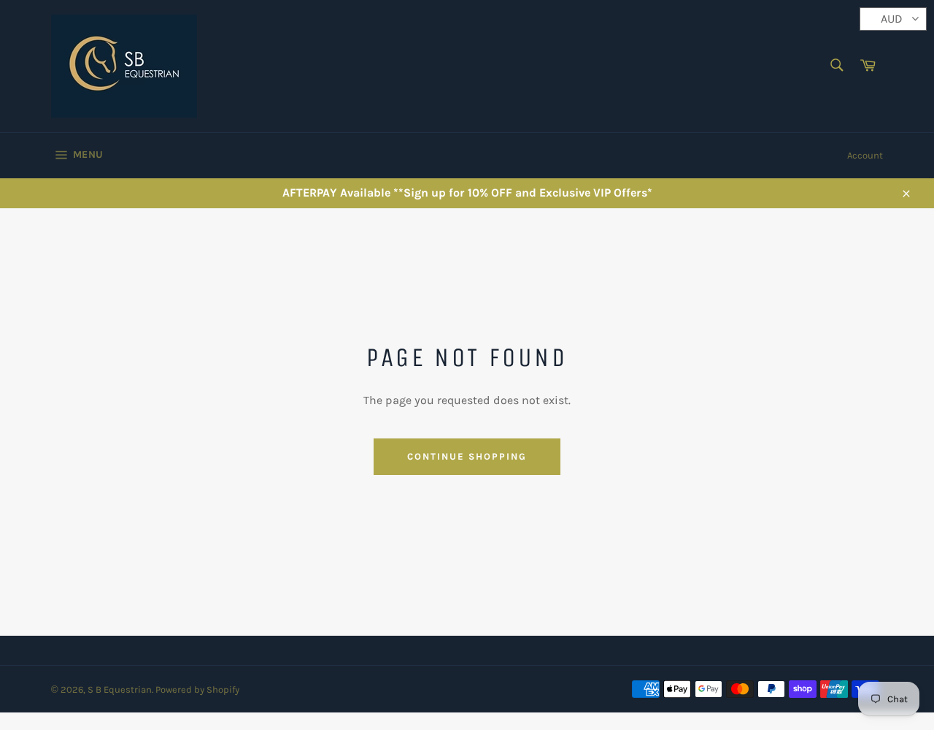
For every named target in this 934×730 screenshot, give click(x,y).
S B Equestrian (120, 689)
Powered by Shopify (197, 689)
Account (865, 155)
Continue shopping (466, 456)
